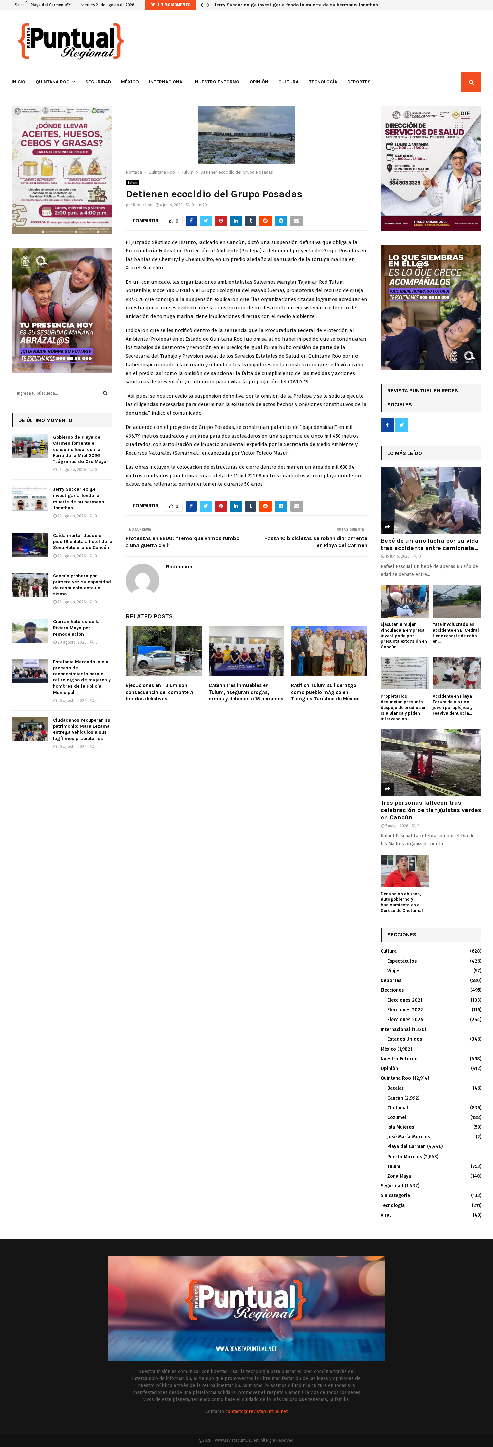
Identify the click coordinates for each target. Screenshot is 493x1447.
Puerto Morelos (404, 1157)
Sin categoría (395, 1195)
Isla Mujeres (400, 1127)
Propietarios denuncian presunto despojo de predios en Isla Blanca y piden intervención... (404, 707)
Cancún (395, 1098)
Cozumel (396, 1117)
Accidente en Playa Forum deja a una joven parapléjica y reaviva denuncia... (453, 704)
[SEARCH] (105, 393)
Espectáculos (402, 961)
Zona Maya (399, 1176)
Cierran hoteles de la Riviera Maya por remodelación (76, 628)
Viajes (393, 971)
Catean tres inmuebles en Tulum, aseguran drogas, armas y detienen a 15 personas (246, 692)
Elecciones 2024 (405, 1020)
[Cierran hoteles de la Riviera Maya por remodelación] (30, 631)
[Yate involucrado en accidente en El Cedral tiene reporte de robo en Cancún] (457, 601)
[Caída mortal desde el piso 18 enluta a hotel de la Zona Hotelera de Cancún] (30, 545)
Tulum (132, 183)
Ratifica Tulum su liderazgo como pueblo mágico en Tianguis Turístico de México (325, 692)
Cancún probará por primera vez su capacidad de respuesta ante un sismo (82, 585)
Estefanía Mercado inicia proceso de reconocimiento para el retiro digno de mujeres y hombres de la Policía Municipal (82, 677)
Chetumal (397, 1108)
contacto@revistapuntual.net (256, 1412)
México (130, 82)
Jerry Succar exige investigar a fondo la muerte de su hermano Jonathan (301, 5)
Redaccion (142, 205)
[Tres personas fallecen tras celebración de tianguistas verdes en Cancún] (431, 762)
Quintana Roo (53, 82)
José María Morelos (408, 1137)
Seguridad (98, 82)
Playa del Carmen (406, 1146)
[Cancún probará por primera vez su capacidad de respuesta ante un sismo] (30, 585)
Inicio (18, 82)
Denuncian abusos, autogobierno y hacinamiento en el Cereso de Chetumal (402, 902)
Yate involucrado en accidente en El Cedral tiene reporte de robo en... (456, 633)
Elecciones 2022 (405, 1010)
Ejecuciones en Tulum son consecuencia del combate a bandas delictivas (159, 692)
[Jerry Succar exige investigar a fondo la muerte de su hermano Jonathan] (30, 498)
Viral (386, 1215)
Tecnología (323, 82)
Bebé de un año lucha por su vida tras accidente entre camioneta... (430, 544)
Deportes (359, 82)
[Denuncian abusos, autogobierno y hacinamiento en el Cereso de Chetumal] (405, 871)
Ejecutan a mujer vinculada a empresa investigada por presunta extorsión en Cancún (404, 635)
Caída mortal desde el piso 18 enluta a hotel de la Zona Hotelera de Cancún (82, 541)
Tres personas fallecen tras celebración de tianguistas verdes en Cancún (431, 810)
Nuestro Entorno (217, 82)
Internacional (167, 82)
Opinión (259, 82)
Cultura (288, 82)
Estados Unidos (404, 1039)
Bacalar (395, 1088)
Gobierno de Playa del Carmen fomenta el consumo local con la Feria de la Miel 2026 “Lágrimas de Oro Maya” (81, 449)
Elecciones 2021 (404, 1000)
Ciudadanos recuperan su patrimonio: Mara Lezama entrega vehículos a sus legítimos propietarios (81, 729)
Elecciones (392, 990)
